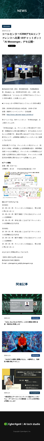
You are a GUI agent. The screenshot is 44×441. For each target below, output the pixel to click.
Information (6, 26)
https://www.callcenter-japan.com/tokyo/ (20, 114)
